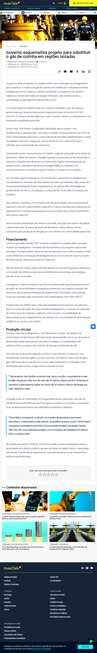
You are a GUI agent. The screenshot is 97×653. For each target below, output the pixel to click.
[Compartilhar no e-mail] (71, 72)
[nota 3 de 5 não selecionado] (48, 474)
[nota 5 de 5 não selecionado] (57, 474)
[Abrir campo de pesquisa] (54, 3)
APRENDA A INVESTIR (11, 8)
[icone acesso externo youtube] (91, 568)
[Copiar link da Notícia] (59, 72)
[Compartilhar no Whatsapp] (89, 72)
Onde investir (72, 8)
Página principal (10, 577)
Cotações (52, 8)
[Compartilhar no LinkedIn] (83, 72)
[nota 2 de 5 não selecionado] (44, 474)
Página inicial (11, 46)
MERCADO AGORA (34, 8)
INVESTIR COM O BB (84, 3)
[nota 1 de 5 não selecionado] (40, 474)
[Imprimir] (65, 72)
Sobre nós (54, 577)
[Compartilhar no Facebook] (77, 72)
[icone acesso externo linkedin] (82, 568)
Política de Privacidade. (41, 649)
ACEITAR (85, 647)
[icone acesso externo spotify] (87, 568)
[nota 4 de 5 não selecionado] (53, 474)
